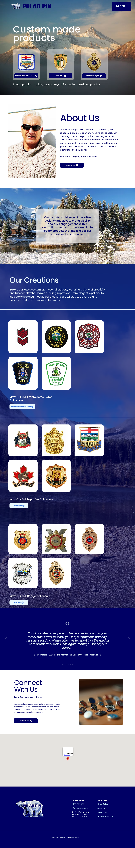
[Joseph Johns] (64, 664)
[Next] (129, 639)
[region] (26, 64)
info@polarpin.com (80, 808)
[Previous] (6, 639)
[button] (121, 6)
